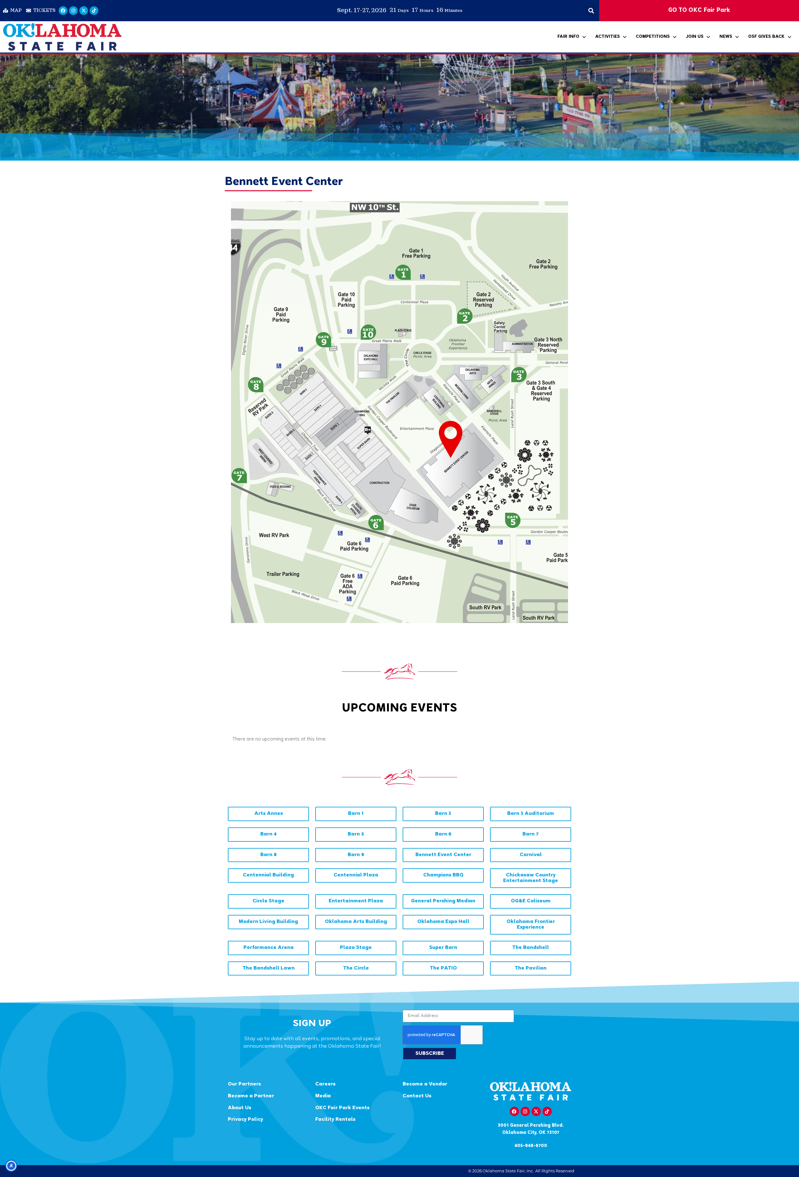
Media (323, 1096)
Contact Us (417, 1096)
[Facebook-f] (514, 1111)
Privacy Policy (245, 1119)
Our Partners (244, 1084)
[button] (591, 11)
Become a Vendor (425, 1084)
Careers (325, 1084)
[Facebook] (63, 10)
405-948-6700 (530, 1146)
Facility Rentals (335, 1119)
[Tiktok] (94, 10)
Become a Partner (251, 1096)
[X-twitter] (83, 10)
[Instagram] (73, 10)
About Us (239, 1108)
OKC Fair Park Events (342, 1108)
